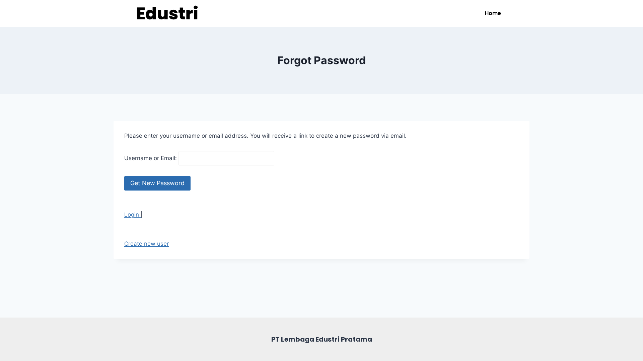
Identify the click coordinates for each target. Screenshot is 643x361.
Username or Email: (151, 158)
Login (132, 214)
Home (493, 13)
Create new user (146, 243)
